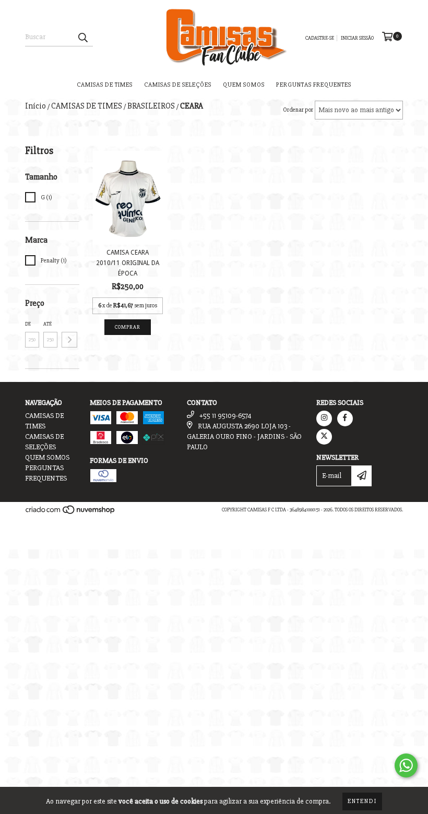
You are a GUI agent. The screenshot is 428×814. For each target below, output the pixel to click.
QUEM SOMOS (244, 85)
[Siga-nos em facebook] (345, 418)
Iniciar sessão (357, 38)
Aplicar (69, 340)
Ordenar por (298, 110)
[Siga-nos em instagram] (324, 418)
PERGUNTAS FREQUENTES (313, 85)
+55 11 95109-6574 (225, 415)
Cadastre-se (319, 38)
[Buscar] (82, 37)
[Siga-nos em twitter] (324, 437)
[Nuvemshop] (70, 513)
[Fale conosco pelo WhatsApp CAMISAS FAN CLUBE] (406, 765)
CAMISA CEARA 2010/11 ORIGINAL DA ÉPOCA (127, 263)
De (28, 324)
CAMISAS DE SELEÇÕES (177, 85)
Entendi (362, 801)
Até (47, 324)
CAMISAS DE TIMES (105, 85)
